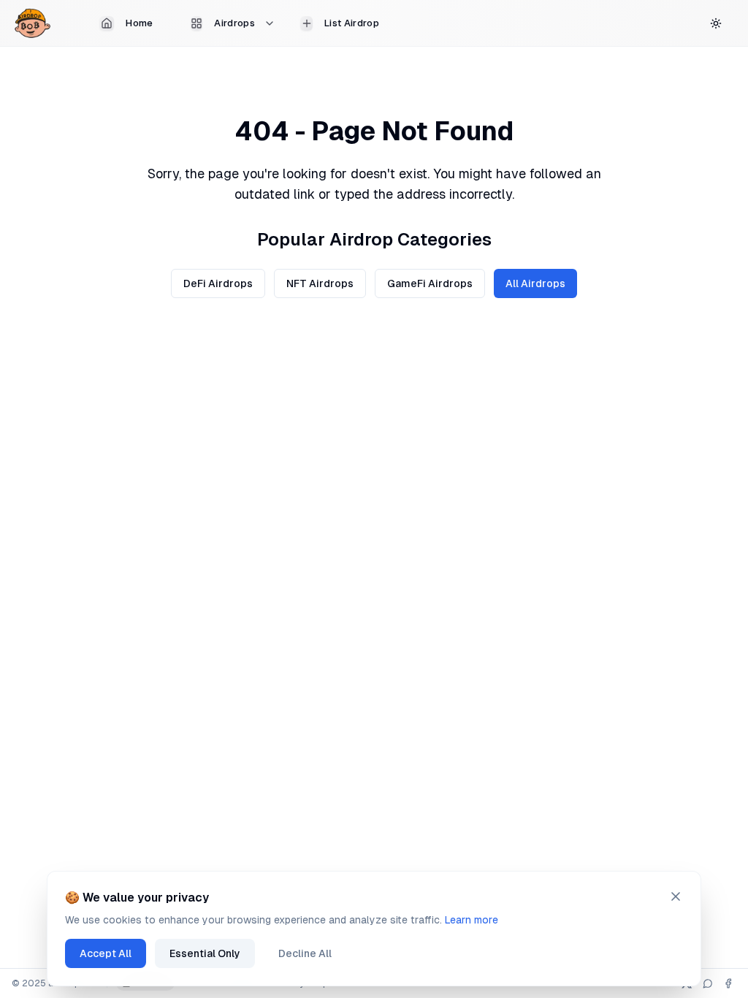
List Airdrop (351, 23)
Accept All (105, 953)
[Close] (675, 896)
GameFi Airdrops (430, 283)
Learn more (471, 920)
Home (139, 23)
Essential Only (204, 953)
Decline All (305, 953)
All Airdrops (535, 283)
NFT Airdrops (320, 283)
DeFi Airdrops (218, 283)
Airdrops (234, 23)
